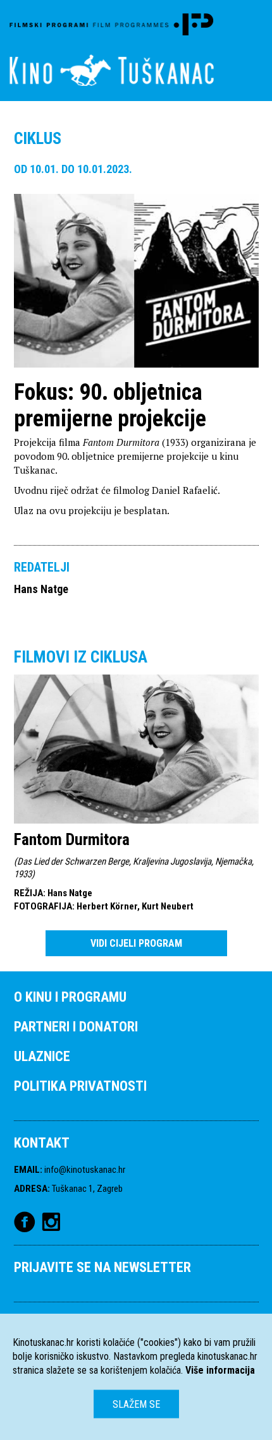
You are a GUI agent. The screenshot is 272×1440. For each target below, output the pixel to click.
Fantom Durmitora (72, 839)
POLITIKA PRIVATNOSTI (80, 1086)
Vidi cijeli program (136, 943)
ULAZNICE (42, 1056)
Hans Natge (41, 589)
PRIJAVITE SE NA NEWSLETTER (102, 1267)
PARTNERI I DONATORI (76, 1027)
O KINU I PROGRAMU (70, 997)
